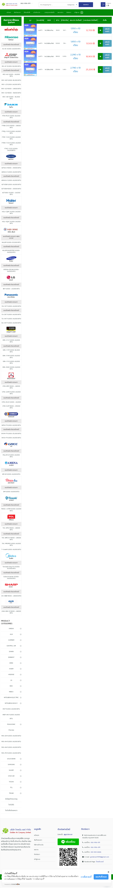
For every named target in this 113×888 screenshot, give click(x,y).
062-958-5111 (95, 842)
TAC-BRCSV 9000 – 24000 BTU (11, 538)
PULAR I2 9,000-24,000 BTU (11, 456)
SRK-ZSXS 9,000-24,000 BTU (11, 368)
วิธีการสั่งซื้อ (27, 12)
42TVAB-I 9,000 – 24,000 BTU (11, 193)
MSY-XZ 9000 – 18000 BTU (11, 93)
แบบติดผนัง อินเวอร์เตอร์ (11, 44)
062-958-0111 (95, 847)
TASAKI (11, 782)
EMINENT (11, 657)
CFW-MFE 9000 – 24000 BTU (11, 387)
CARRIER (11, 640)
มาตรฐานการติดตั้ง (50, 12)
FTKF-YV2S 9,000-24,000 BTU (11, 138)
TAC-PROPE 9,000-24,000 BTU (11, 544)
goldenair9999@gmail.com (99, 857)
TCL (11, 787)
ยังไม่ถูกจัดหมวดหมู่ (11, 799)
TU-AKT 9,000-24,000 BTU (11, 319)
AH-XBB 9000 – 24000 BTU (11, 596)
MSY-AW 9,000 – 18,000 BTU (11, 98)
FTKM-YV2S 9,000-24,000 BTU (11, 144)
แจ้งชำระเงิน (36, 12)
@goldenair (68, 834)
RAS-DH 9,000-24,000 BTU (11, 736)
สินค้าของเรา (17, 12)
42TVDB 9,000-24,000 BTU (11, 184)
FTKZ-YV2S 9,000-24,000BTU (11, 149)
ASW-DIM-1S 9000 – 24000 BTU (11, 612)
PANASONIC (11, 724)
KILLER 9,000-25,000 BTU (11, 242)
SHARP (11, 770)
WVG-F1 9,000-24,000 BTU (11, 438)
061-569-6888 (96, 852)
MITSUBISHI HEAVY (11, 703)
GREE (11, 663)
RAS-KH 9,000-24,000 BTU (11, 741)
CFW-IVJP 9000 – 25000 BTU (11, 407)
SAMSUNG (11, 764)
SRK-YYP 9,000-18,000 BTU (11, 351)
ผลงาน (36, 849)
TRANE (11, 793)
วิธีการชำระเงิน (38, 845)
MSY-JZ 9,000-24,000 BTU (11, 84)
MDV (11, 686)
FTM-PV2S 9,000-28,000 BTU (11, 116)
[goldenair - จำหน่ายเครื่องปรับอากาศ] (9, 4)
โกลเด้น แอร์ (100, 862)
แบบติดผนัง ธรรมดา (11, 62)
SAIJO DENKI (11, 759)
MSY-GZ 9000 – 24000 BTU (11, 89)
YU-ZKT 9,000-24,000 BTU (11, 314)
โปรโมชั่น (11, 805)
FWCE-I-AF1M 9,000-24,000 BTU (11, 510)
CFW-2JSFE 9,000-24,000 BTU (11, 393)
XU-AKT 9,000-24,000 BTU (11, 323)
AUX (11, 634)
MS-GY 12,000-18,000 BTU (11, 66)
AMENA (11, 628)
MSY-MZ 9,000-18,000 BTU (11, 80)
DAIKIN (11, 651)
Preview (11, 730)
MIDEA (11, 692)
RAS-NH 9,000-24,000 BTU (11, 747)
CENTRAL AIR (11, 646)
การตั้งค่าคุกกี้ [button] (86, 877)
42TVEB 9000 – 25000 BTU (11, 189)
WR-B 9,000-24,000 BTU (11, 474)
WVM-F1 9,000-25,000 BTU (11, 433)
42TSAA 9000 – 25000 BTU (11, 168)
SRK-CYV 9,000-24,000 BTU (11, 341)
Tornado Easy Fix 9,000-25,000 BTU (11, 567)
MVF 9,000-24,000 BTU (11, 709)
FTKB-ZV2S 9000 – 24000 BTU (11, 126)
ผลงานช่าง (60, 12)
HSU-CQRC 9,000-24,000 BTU (11, 212)
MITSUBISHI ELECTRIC (11, 697)
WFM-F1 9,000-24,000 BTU (11, 425)
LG (11, 680)
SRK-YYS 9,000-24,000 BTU (11, 362)
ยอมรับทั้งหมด (101, 877)
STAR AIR (11, 776)
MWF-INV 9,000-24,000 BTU (11, 717)
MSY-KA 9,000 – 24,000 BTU (11, 75)
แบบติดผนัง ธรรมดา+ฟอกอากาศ (11, 237)
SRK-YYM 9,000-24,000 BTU (11, 356)
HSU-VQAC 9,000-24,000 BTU (11, 222)
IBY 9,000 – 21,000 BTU (11, 289)
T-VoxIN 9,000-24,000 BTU (11, 549)
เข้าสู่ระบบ (37, 859)
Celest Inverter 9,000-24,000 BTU (11, 577)
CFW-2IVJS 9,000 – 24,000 (11, 402)
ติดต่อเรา (69, 12)
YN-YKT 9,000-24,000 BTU (11, 306)
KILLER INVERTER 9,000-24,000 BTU (11, 251)
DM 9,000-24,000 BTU (11, 492)
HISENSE (11, 674)
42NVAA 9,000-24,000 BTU (11, 180)
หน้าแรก (9, 12)
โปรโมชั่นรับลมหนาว (11, 810)
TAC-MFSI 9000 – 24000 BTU (11, 529)
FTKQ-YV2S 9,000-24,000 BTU (11, 132)
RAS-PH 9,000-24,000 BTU (11, 753)
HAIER (11, 669)
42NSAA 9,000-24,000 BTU (11, 172)
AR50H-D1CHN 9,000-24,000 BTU (11, 270)
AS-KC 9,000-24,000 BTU (11, 49)
